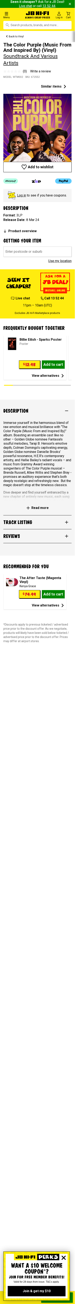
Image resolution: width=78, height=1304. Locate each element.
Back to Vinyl (16, 36)
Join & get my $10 (37, 1291)
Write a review (40, 71)
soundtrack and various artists (30, 59)
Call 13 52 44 (54, 298)
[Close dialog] (63, 1258)
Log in (21, 195)
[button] (12, 15)
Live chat (25, 6)
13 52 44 (48, 6)
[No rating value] (13, 71)
